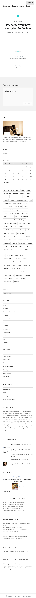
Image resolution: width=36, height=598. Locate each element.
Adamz (5, 305)
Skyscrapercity (7, 373)
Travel (23, 278)
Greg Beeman (6, 332)
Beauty (22, 255)
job (5, 216)
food (25, 206)
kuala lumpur (7, 220)
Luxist (4, 346)
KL (12, 216)
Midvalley (22, 230)
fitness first (7, 265)
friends (6, 210)
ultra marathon (8, 281)
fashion (15, 262)
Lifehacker (6, 342)
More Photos (6, 491)
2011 (12, 190)
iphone (17, 213)
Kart (4, 339)
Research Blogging (8, 366)
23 (26, 176)
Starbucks (14, 243)
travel (12, 249)
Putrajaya (6, 236)
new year (6, 233)
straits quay (22, 243)
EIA (31, 200)
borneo (20, 196)
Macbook (6, 226)
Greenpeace (6, 329)
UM (17, 249)
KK (9, 216)
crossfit (18, 258)
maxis (15, 230)
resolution (28, 236)
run (15, 239)
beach (28, 193)
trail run (6, 249)
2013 (17, 190)
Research (27, 275)
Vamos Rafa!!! (7, 389)
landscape (22, 220)
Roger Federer (8, 239)
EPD (5, 206)
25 (5, 179)
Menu (31, 2)
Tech (5, 278)
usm (21, 249)
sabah (26, 239)
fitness (10, 206)
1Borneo (6, 190)
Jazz (27, 213)
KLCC (17, 216)
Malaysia (13, 226)
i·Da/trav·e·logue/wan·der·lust (16, 6)
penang (13, 233)
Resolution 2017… (16, 459)
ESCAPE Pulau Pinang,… (17, 454)
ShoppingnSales (7, 370)
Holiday (6, 268)
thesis (20, 246)
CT (4, 322)
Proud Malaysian (7, 356)
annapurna (10, 255)
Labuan (15, 220)
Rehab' (5, 392)
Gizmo (19, 265)
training (16, 278)
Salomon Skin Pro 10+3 (23, 464)
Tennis (6, 246)
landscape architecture (10, 223)
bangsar (22, 193)
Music (5, 275)
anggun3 (14, 32)
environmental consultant (20, 203)
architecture (7, 193)
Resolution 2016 (26, 459)
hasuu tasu (24, 210)
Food (13, 265)
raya (22, 236)
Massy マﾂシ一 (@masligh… (18, 449)
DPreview (5, 325)
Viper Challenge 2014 (8, 399)
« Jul (4, 182)
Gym (17, 210)
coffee (6, 200)
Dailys (24, 258)
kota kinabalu (24, 216)
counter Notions (7, 319)
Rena (4, 363)
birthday (6, 196)
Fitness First (18, 206)
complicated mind (8, 258)
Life (20, 223)
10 (30, 170)
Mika (4, 352)
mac (29, 223)
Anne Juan (6, 308)
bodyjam (13, 196)
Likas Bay (5, 396)
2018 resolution (26, 444)
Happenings (26, 265)
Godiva (12, 210)
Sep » (7, 182)
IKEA (11, 213)
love (24, 223)
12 (9, 173)
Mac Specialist (6, 349)
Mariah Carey (8, 230)
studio (30, 243)
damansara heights (22, 200)
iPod (22, 213)
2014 (22, 190)
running (20, 239)
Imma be (12, 268)
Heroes (6, 213)
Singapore (7, 243)
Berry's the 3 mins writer (9, 312)
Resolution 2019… (16, 444)
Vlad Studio (6, 376)
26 (9, 179)
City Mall (26, 196)
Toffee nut (27, 246)
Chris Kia (5, 315)
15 (22, 173)
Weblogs (16, 281)
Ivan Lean (5, 336)
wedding (27, 249)
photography (21, 233)
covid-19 (12, 200)
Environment (7, 203)
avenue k (15, 193)
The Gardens (13, 246)
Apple (28, 190)
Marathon (21, 226)
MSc (28, 230)
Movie (29, 271)
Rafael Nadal (15, 236)
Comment (27, 103)
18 (5, 176)
